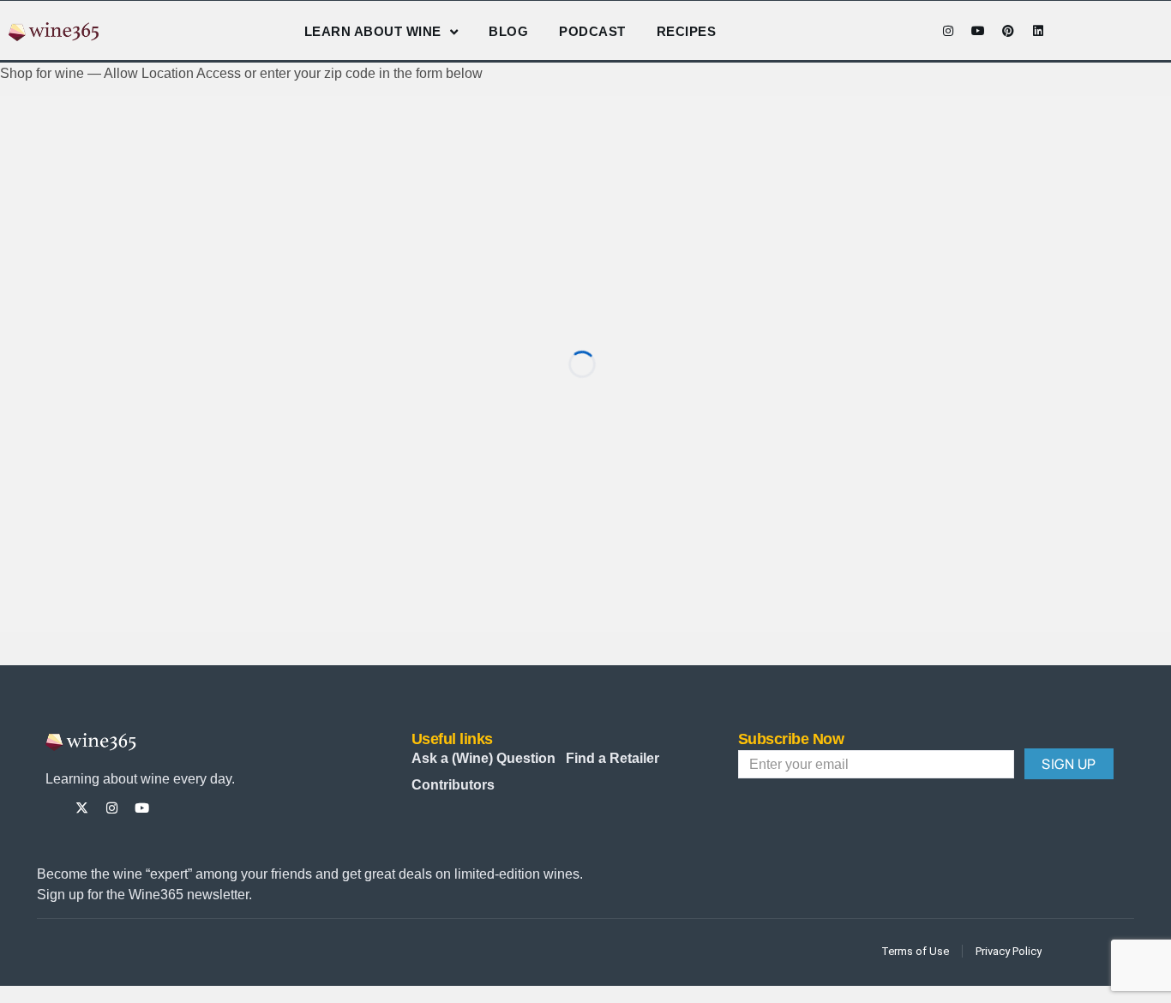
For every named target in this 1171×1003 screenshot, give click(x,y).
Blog (508, 31)
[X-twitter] (81, 808)
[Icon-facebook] (918, 31)
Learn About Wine (372, 31)
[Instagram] (948, 31)
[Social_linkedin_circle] (201, 808)
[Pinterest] (1008, 31)
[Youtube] (978, 31)
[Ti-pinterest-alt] (171, 808)
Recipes (687, 31)
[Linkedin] (1038, 31)
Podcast (592, 31)
